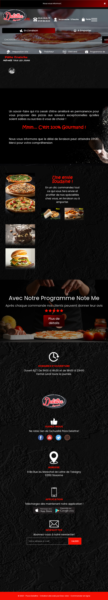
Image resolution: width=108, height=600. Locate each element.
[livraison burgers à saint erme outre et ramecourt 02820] (20, 258)
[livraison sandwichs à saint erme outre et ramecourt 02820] (50, 219)
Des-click (64, 596)
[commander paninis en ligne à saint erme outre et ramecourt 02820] (74, 219)
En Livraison (30, 30)
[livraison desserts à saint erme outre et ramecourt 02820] (20, 234)
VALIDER (75, 541)
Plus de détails (54, 320)
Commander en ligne (80, 596)
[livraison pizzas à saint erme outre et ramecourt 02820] (8, 51)
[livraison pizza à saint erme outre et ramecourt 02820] (14, 11)
